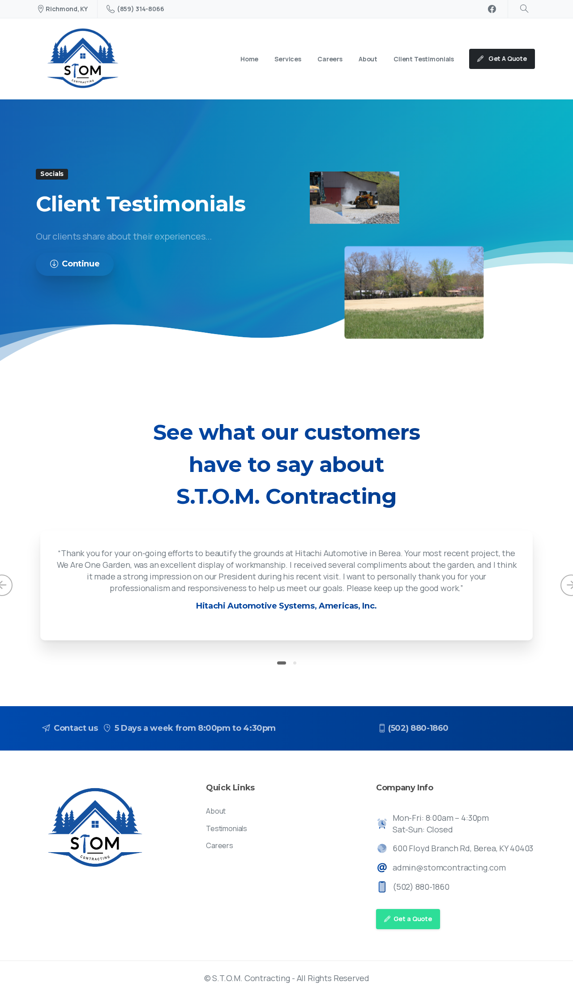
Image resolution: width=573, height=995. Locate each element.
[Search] (524, 9)
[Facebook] (492, 9)
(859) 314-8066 (140, 8)
